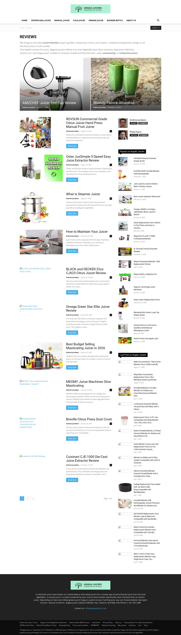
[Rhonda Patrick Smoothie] (126, 81)
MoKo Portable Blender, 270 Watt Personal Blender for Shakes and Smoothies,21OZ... (147, 433)
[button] (158, 20)
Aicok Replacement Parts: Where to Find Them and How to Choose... (147, 225)
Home (24, 20)
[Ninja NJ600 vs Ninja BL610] (125, 277)
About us (131, 20)
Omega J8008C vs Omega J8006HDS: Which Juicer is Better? (145, 212)
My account (122, 625)
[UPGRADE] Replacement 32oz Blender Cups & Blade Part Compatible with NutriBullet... (146, 516)
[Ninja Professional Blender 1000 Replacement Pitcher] (125, 264)
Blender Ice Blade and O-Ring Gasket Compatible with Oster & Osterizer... (147, 460)
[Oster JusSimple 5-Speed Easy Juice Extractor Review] (41, 168)
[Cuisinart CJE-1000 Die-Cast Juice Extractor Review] (41, 468)
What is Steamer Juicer (83, 194)
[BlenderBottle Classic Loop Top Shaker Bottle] (120, 315)
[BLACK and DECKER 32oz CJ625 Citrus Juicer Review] (35, 282)
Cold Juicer (79, 20)
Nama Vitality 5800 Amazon (79, 622)
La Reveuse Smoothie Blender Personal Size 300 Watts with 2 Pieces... (146, 406)
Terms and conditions (80, 625)
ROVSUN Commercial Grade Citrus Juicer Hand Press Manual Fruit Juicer (86, 123)
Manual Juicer (61, 20)
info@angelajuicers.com (95, 608)
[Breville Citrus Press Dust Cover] (29, 432)
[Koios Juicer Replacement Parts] (123, 303)
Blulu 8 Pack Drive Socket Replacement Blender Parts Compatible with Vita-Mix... (145, 529)
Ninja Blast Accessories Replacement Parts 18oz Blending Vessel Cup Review (145, 377)
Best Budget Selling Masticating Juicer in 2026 (85, 346)
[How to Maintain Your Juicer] (41, 242)
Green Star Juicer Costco (29, 622)
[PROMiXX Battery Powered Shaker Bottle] (123, 161)
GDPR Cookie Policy (27, 625)
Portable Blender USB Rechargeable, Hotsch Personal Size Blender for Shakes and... (146, 503)
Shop (146, 625)
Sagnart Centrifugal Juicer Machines (53, 622)
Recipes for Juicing (108, 625)
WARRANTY (95, 625)
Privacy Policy (108, 622)
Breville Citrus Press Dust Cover (89, 419)
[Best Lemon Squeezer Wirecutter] (125, 199)
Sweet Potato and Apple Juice (146, 338)
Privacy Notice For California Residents (138, 622)
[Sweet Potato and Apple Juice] (125, 340)
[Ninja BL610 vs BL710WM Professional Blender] (125, 238)
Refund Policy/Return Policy (46, 625)
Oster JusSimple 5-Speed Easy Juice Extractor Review (88, 158)
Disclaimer (96, 622)
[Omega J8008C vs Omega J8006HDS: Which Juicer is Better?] (125, 212)
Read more (72, 146)
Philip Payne (136, 132)
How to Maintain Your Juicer (87, 232)
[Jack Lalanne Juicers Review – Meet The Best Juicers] (125, 186)
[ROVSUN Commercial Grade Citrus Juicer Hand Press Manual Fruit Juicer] (35, 132)
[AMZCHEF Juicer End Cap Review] (55, 88)
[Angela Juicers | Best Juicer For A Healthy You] (90, 8)
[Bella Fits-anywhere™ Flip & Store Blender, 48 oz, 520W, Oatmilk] (125, 365)
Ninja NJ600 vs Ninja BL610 (145, 274)
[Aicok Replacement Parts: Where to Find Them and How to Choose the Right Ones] (123, 226)
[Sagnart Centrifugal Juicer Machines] (123, 290)
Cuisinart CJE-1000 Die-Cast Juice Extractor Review (86, 458)
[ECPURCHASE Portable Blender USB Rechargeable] (122, 174)
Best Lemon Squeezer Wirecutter (147, 196)
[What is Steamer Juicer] (34, 207)
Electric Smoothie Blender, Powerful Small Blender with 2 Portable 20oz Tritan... (146, 473)
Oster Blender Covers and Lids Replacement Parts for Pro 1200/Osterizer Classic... (146, 446)
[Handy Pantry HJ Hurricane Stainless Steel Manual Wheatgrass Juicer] (123, 328)
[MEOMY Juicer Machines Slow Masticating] (35, 395)
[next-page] (33, 498)
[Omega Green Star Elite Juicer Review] (31, 320)
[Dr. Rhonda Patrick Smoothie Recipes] (125, 251)
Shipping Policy (64, 625)
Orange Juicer (96, 20)
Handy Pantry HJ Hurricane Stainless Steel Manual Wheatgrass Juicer (145, 327)
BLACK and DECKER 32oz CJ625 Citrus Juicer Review (86, 271)
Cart (139, 625)
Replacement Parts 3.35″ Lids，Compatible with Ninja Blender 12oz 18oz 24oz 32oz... (147, 420)
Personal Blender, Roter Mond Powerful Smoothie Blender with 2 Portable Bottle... (147, 543)
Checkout (132, 625)
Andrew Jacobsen (28, 107)
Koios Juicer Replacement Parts (147, 300)
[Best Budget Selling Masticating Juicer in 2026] (41, 356)
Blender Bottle (115, 20)
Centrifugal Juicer (41, 20)
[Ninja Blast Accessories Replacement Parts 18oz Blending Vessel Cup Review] (125, 377)
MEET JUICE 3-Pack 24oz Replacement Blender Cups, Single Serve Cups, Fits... (145, 556)
